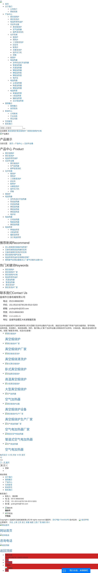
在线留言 (8, 121)
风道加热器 (17, 67)
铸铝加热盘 (17, 75)
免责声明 (85, 519)
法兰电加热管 (18, 100)
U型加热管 (17, 95)
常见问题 (13, 118)
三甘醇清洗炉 (18, 42)
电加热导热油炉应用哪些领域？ (17, 257)
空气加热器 (17, 29)
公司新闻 (13, 113)
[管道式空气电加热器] (14, 433)
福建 (31, 522)
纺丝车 (15, 44)
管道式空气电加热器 (19, 439)
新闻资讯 (8, 487)
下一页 (2, 462)
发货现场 (13, 108)
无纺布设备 (14, 24)
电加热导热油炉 (16, 21)
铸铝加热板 (17, 72)
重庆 (44, 522)
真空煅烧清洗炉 (16, 359)
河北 (11, 522)
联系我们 (8, 123)
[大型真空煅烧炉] (12, 383)
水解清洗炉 (17, 49)
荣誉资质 (13, 11)
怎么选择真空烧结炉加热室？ (16, 247)
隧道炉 (13, 57)
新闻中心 (8, 111)
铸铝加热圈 (17, 88)
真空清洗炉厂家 (11, 287)
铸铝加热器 (17, 70)
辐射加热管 (17, 98)
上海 (15, 522)
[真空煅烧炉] (10, 333)
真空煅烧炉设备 (16, 409)
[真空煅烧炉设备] (12, 403)
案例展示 (8, 103)
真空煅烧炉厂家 (16, 349)
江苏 (19, 522)
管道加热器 (17, 65)
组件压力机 (17, 52)
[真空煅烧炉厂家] (12, 343)
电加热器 (13, 60)
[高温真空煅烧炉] (12, 373)
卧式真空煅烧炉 (16, 369)
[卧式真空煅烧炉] (12, 363)
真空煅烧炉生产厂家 (19, 419)
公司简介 (13, 9)
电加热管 (13, 90)
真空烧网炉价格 (35, 130)
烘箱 (14, 55)
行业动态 (13, 116)
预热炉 (15, 39)
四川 (48, 522)
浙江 (23, 522)
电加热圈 (13, 80)
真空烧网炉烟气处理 (13, 254)
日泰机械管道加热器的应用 (16, 249)
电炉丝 (15, 77)
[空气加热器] (10, 393)
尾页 (7, 462)
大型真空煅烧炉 (16, 389)
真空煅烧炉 (17, 26)
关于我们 (8, 6)
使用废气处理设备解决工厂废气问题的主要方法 (24, 259)
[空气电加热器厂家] (13, 423)
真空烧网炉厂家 (23, 130)
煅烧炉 (15, 37)
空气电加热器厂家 (17, 429)
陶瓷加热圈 (17, 85)
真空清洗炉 (14, 19)
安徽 (27, 522)
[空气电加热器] (11, 443)
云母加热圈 (17, 83)
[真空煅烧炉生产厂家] (14, 413)
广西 (40, 522)
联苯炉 (15, 47)
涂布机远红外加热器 (21, 62)
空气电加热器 (14, 449)
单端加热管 (17, 93)
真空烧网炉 (14, 16)
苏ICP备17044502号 (60, 519)
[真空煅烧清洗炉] (12, 353)
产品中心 (8, 14)
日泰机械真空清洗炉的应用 (16, 252)
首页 (7, 4)
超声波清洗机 (18, 32)
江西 (36, 522)
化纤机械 (13, 34)
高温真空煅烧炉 (16, 379)
